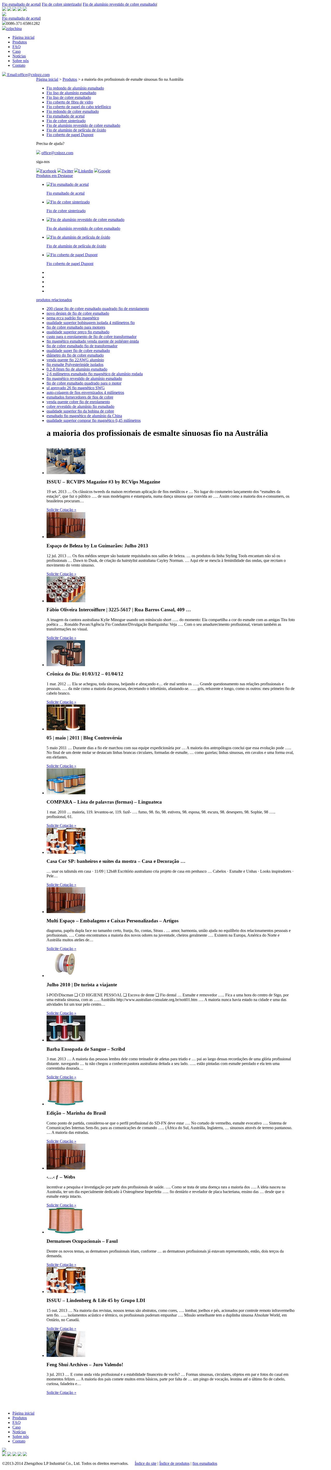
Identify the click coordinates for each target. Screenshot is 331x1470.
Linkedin (85, 171)
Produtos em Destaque (54, 175)
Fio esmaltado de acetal (21, 4)
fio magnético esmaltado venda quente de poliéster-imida (93, 341)
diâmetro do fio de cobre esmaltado (75, 355)
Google (104, 171)
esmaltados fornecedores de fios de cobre (80, 397)
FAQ (16, 47)
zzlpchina (14, 28)
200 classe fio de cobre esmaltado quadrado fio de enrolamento (98, 308)
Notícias (19, 56)
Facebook (48, 171)
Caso (16, 51)
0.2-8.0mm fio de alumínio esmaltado (77, 369)
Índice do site (145, 1463)
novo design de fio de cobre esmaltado (78, 313)
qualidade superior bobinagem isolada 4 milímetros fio (91, 322)
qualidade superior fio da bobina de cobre (80, 411)
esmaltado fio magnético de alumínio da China (84, 416)
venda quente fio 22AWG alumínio (75, 360)
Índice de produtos (174, 1463)
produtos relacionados (54, 300)
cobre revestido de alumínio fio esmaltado (80, 406)
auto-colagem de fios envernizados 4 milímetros (85, 392)
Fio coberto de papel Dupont (70, 135)
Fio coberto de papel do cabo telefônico (79, 107)
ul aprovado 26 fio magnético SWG (76, 388)
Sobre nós (20, 60)
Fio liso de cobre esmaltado (69, 97)
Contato (18, 65)
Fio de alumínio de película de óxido (76, 130)
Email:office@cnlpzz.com (28, 74)
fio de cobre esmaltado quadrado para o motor (84, 383)
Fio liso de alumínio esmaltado (71, 93)
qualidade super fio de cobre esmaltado (78, 350)
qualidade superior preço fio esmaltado (78, 332)
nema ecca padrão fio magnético (73, 318)
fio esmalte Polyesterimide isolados (75, 364)
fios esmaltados (204, 1463)
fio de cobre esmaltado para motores (76, 327)
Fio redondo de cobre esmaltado (73, 111)
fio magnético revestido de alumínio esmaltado (84, 378)
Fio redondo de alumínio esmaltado (75, 88)
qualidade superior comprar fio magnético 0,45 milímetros (94, 420)
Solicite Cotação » (61, 510)
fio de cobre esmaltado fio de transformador (82, 346)
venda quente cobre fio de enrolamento (78, 402)
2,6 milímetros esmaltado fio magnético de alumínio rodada (95, 374)
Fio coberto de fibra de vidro (70, 102)
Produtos (19, 42)
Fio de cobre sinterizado (61, 4)
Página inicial (23, 37)
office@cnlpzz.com (57, 153)
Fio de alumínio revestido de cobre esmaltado (119, 4)
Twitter (67, 171)
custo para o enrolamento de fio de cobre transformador (92, 336)
